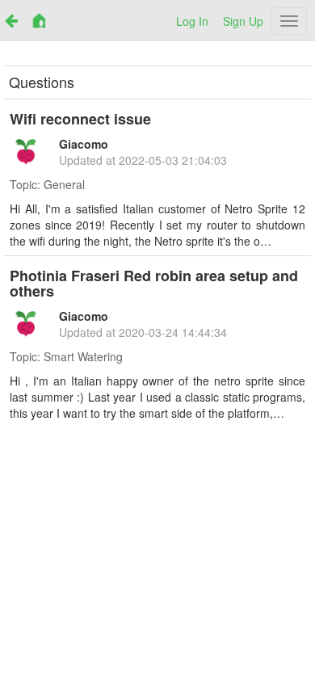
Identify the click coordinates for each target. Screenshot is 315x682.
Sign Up (243, 21)
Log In (192, 21)
